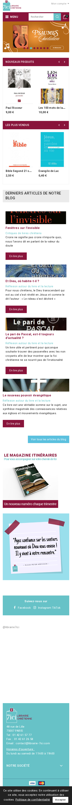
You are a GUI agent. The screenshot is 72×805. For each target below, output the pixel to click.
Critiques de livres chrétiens (24, 233)
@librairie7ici (11, 627)
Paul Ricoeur (14, 107)
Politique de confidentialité (33, 799)
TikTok (56, 607)
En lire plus (16, 256)
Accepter (60, 799)
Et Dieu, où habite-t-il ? (22, 281)
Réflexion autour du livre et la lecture (29, 286)
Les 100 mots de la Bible (54, 107)
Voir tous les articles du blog (48, 439)
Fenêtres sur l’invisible (23, 228)
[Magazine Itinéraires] (30, 480)
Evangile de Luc (49, 170)
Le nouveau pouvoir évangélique (27, 395)
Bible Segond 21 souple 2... (23, 170)
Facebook (24, 607)
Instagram (44, 607)
